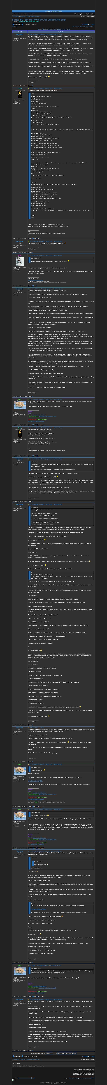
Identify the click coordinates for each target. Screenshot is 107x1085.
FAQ (52, 11)
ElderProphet (22, 21)
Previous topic (76, 26)
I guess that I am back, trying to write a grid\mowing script (39, 20)
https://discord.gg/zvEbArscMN (36, 421)
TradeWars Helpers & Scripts (33, 16)
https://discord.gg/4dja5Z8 (35, 781)
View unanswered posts (18, 14)
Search (56, 11)
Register (47, 11)
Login (60, 11)
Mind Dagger (29, 21)
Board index (16, 16)
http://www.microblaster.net (39, 414)
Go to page (85, 24)
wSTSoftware (56, 1083)
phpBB (47, 1082)
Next (93, 24)
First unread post (84, 26)
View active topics (30, 14)
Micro (36, 802)
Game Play (22, 16)
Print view (14, 26)
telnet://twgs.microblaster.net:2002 (47, 416)
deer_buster (36, 21)
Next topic (91, 26)
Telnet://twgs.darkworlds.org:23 (35, 280)
